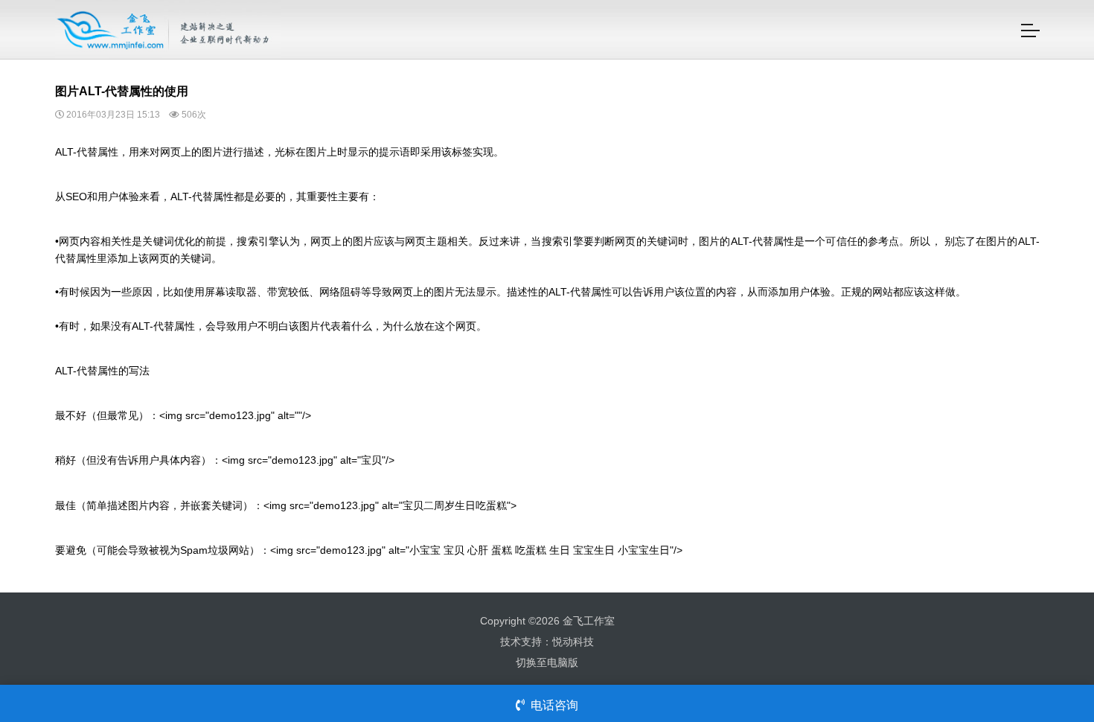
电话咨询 (554, 705)
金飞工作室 (589, 621)
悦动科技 (573, 642)
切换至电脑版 (547, 662)
